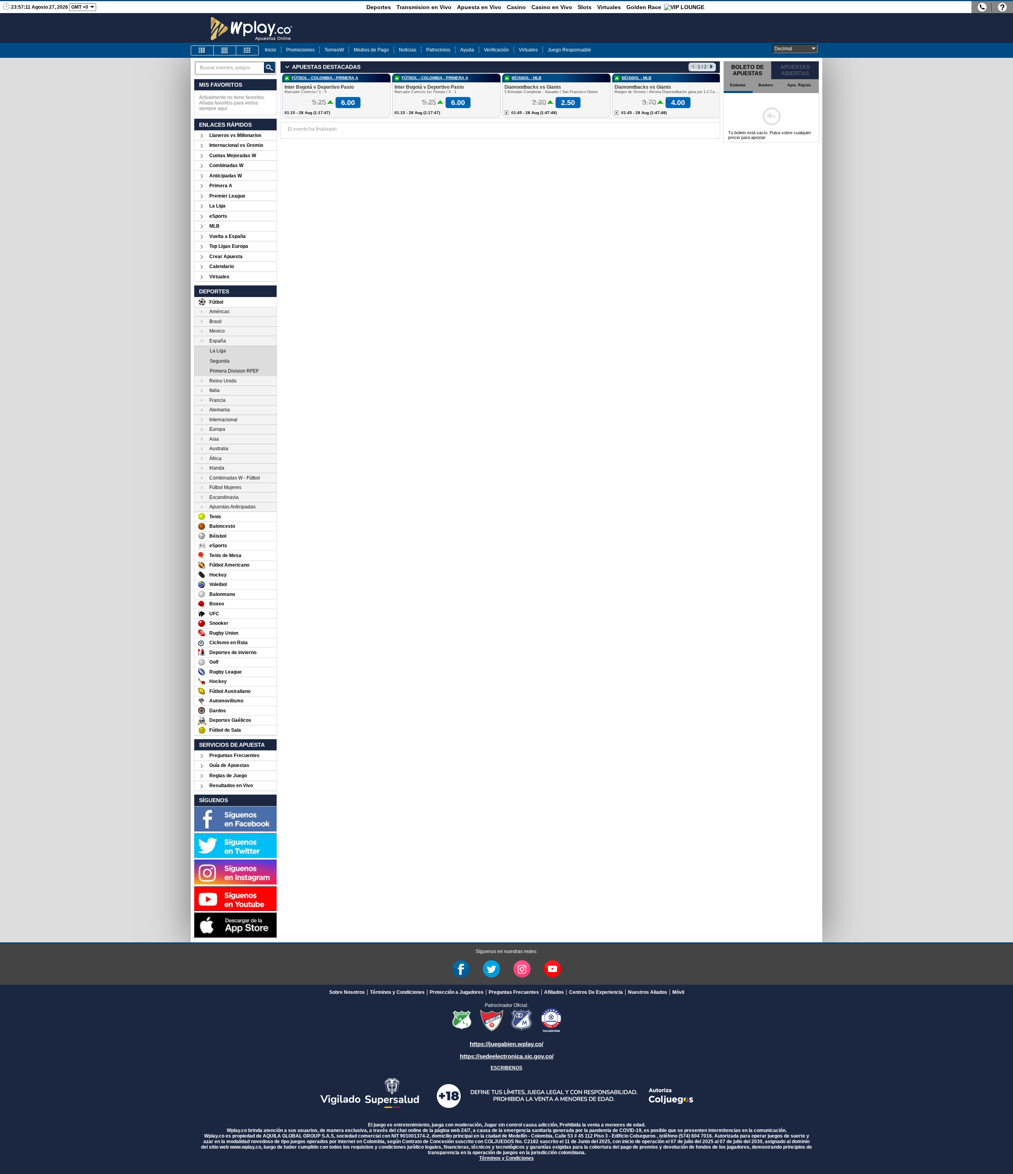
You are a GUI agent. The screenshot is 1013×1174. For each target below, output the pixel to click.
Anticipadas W (225, 176)
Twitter (491, 969)
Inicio (270, 50)
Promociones (300, 50)
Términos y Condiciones (397, 992)
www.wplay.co (245, 1147)
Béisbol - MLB (526, 78)
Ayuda (467, 50)
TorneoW (334, 50)
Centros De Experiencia (596, 992)
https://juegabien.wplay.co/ (506, 1044)
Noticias (407, 50)
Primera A (220, 185)
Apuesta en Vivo (479, 7)
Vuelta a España (227, 236)
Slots (585, 7)
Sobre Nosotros (347, 992)
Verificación (496, 50)
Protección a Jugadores (457, 992)
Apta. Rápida (799, 85)
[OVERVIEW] (225, 50)
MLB (214, 226)
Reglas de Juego (228, 775)
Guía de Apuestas (229, 765)
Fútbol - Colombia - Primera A (325, 78)
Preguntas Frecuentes (234, 755)
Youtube (552, 969)
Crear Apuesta (226, 256)
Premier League (227, 196)
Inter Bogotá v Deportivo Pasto (319, 87)
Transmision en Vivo (423, 7)
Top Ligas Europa (228, 246)
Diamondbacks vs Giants (533, 87)
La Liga (217, 206)
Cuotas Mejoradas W (232, 155)
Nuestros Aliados (647, 992)
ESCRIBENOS (506, 1068)
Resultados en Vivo (231, 785)
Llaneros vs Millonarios (235, 135)
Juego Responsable (569, 50)
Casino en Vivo (551, 7)
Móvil (678, 992)
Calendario (221, 266)
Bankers (766, 85)
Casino (516, 7)
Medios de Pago (371, 50)
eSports (218, 216)
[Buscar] (269, 67)
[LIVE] (202, 50)
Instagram (522, 969)
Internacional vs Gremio (236, 145)
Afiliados (554, 992)
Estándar (738, 85)
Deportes (378, 7)
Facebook (461, 969)
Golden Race (643, 7)
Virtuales (609, 7)
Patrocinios (438, 50)
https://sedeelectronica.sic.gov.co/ (507, 1056)
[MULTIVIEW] (247, 50)
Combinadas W (226, 165)
